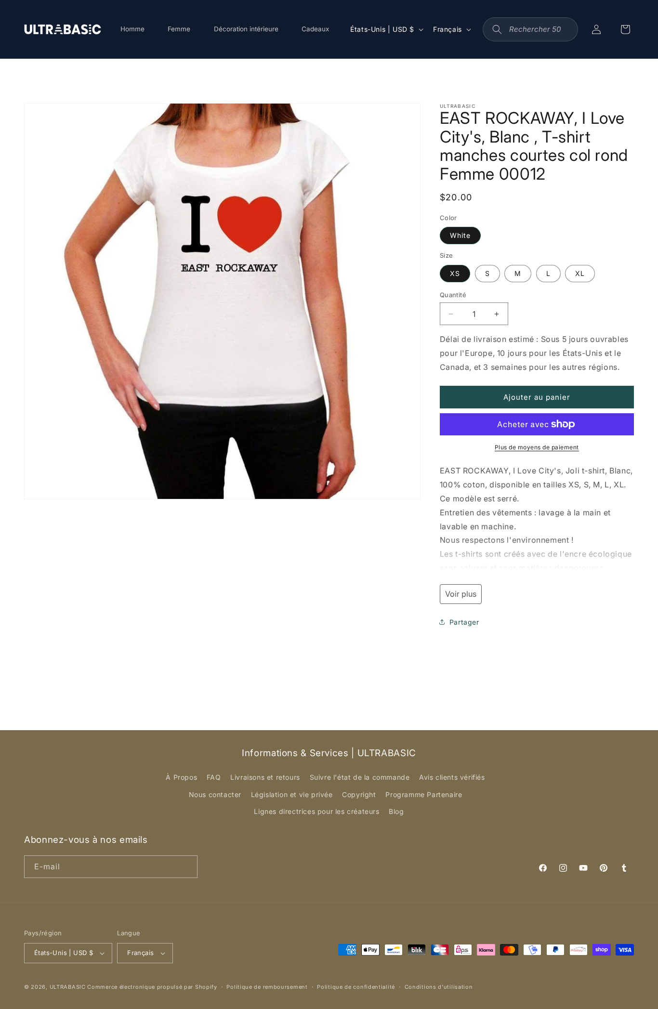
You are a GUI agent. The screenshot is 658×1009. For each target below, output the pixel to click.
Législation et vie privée (292, 794)
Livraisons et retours (265, 777)
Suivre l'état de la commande (360, 777)
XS (455, 273)
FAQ (214, 777)
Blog (396, 811)
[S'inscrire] (186, 866)
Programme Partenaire (423, 794)
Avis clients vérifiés (452, 777)
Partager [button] (464, 622)
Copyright (359, 794)
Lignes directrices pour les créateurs (316, 811)
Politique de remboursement (266, 986)
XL (580, 273)
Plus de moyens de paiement (537, 447)
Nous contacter (215, 794)
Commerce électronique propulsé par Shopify (152, 986)
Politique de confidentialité (356, 986)
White (460, 235)
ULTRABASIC (68, 986)
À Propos (181, 777)
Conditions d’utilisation (439, 986)
